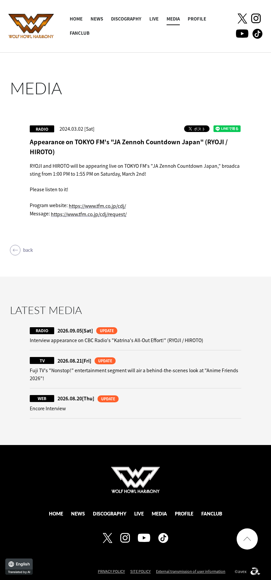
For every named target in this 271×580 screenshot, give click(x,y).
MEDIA (173, 19)
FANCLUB (80, 33)
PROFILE (197, 19)
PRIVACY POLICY (111, 571)
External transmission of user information (190, 571)
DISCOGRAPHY (126, 19)
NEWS (97, 19)
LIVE (154, 19)
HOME (76, 19)
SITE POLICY (140, 571)
